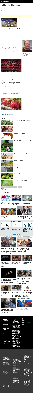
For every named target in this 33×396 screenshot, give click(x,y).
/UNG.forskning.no (27, 322)
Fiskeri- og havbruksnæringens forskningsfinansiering (6, 362)
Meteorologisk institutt (6, 382)
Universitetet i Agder (26, 375)
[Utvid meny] (32, 1)
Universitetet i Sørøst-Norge (27, 381)
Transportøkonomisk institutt (28, 372)
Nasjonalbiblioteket (15, 359)
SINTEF (25, 359)
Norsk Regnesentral (16, 382)
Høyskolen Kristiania (5, 374)
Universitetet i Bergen (26, 376)
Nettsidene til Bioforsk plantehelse (7, 114)
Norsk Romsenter (15, 383)
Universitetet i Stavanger (27, 380)
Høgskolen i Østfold (5, 371)
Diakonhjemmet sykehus (6, 357)
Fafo (3, 360)
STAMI (25, 364)
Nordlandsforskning (16, 373)
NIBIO (4, 384)
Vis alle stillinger (16, 234)
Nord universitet (15, 372)
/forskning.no (26, 320)
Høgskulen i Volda (5, 372)
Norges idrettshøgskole (16, 380)
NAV (3, 383)
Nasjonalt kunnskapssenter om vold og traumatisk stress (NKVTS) (17, 361)
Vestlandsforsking (26, 384)
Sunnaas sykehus (26, 368)
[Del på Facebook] (1, 189)
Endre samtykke (6, 347)
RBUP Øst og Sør (26, 355)
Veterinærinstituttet (26, 385)
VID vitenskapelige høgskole (27, 386)
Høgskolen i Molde (5, 370)
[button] (1, 223)
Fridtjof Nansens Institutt (6, 366)
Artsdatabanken (5, 356)
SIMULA (25, 358)
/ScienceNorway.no (27, 324)
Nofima (14, 371)
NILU (3, 387)
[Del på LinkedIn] (4, 189)
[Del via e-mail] (5, 189)
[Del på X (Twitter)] (2, 189)
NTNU (14, 358)
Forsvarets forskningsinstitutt (7, 364)
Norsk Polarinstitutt (16, 381)
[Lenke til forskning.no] (15, 1)
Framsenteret (4, 365)
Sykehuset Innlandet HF (27, 369)
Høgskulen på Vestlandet (6, 373)
